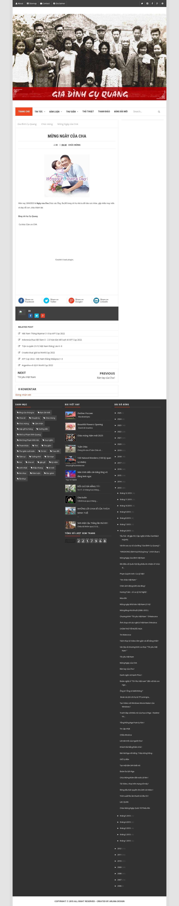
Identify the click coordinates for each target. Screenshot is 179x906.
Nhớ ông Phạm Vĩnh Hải (29, 440)
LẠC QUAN (124, 802)
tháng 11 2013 (126, 499)
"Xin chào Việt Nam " (128, 579)
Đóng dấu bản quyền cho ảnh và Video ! (136, 790)
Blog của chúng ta (26, 412)
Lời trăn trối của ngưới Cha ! (131, 741)
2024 (119, 419)
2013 (119, 488)
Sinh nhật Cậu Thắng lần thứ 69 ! (92, 523)
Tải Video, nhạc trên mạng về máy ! (134, 783)
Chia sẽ (22, 418)
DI (29, 310)
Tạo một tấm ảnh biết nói (130, 765)
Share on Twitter (54, 300)
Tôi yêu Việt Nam (27, 377)
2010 (119, 861)
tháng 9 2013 (125, 512)
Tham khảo (24, 445)
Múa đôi (123, 598)
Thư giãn (47, 445)
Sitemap (33, 3)
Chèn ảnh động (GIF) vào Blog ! (132, 586)
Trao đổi (55, 451)
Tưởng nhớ (36, 456)
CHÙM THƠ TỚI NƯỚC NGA (131, 628)
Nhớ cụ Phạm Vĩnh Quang (30, 434)
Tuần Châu (82, 446)
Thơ (36, 445)
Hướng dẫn (43, 429)
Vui (20, 462)
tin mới (51, 467)
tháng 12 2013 (126, 493)
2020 (119, 444)
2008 (119, 873)
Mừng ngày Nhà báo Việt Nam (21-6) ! (135, 604)
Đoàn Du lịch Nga (127, 771)
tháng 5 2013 (125, 815)
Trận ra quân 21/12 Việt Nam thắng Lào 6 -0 (42, 346)
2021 (119, 438)
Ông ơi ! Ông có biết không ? (131, 691)
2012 (119, 848)
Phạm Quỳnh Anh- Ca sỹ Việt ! (132, 573)
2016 (119, 469)
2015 (119, 475)
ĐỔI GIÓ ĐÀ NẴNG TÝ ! (88, 486)
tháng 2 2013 (125, 834)
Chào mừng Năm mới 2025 (90, 435)
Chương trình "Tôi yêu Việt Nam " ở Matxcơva (139, 616)
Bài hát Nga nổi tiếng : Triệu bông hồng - (136, 753)
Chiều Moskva (126, 735)
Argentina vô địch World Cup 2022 (37, 365)
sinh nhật (23, 467)
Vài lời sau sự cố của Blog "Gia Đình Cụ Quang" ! (140, 545)
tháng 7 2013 (125, 524)
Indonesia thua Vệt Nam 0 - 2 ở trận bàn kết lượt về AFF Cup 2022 (52, 339)
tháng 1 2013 (125, 840)
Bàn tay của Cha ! (106, 377)
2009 (119, 867)
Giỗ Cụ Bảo (124, 759)
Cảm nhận (39, 423)
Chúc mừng (24, 423)
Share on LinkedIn (104, 300)
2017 (119, 463)
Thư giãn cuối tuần (27, 451)
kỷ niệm (54, 462)
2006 (119, 886)
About (20, 3)
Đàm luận (36, 473)
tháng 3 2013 (125, 828)
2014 (119, 481)
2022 (119, 431)
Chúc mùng (74, 145)
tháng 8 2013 (125, 518)
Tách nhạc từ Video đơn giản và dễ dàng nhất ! (139, 641)
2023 (119, 425)
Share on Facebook (29, 300)
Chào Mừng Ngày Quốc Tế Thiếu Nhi (135, 808)
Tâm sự (22, 456)
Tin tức (43, 451)
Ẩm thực (22, 478)
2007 (119, 880)
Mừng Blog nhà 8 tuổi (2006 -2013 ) (134, 610)
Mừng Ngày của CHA (128, 663)
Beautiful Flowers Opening (90, 424)
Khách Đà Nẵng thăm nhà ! (131, 747)
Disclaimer (60, 3)
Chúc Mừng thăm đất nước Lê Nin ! (134, 777)
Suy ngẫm (49, 440)
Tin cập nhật (125, 728)
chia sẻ (31, 462)
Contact (46, 3)
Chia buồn (82, 497)
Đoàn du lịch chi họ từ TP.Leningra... (135, 697)
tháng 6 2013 (125, 530)
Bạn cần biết (45, 412)
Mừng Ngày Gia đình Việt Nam (132, 558)
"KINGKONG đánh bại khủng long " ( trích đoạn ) (140, 551)
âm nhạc (22, 473)
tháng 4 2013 (125, 822)
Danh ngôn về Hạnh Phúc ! (131, 675)
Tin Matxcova (125, 634)
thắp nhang (38, 467)
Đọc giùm (50, 473)
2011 (119, 854)
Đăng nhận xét (23, 394)
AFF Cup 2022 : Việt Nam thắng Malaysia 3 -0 (42, 359)
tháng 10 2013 (126, 505)
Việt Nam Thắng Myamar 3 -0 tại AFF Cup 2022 (43, 333)
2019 (119, 450)
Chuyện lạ (35, 418)
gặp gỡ (42, 462)
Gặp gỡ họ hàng (26, 429)
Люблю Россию (85, 413)
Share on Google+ (79, 300)
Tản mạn (50, 456)
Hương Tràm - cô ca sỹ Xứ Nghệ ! (133, 592)
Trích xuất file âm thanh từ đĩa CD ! (134, 796)
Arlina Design (116, 901)
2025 (119, 413)
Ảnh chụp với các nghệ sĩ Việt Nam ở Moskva (138, 622)
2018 (119, 456)
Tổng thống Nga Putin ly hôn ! (132, 722)
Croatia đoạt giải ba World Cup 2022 (38, 352)
